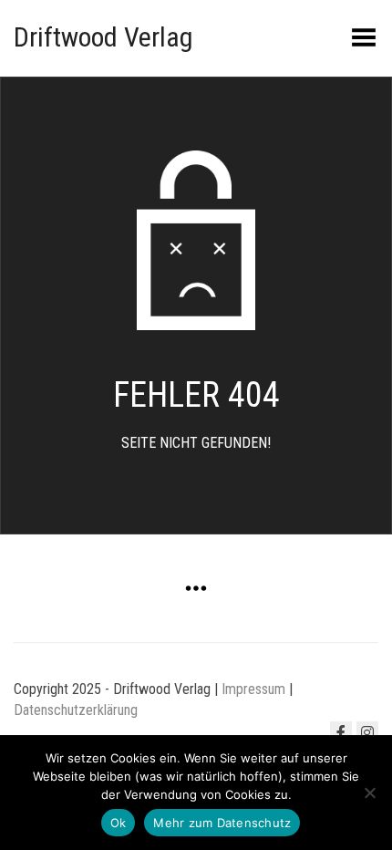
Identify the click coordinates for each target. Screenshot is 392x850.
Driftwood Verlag (103, 37)
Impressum (253, 689)
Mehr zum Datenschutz (222, 822)
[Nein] (369, 792)
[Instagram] (367, 732)
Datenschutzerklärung (76, 710)
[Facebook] (341, 732)
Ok (118, 822)
